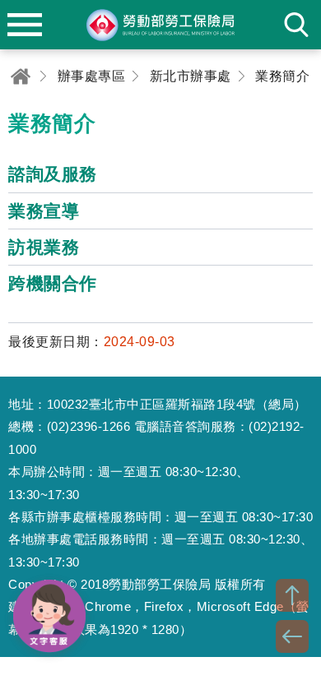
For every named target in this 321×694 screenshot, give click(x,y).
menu (24, 24)
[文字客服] (49, 616)
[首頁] (20, 76)
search (296, 24)
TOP (292, 595)
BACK (292, 636)
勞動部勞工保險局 (160, 24)
